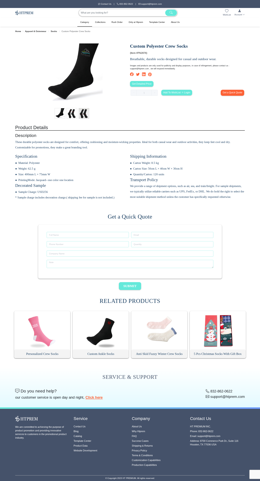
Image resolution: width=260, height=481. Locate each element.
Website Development (85, 450)
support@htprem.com (151, 4)
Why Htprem (138, 431)
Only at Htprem (136, 22)
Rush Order (117, 22)
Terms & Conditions (142, 455)
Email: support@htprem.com (205, 436)
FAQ (134, 436)
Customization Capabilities (146, 460)
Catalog (78, 436)
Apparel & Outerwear (36, 31)
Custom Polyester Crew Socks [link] (76, 31)
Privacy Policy (139, 450)
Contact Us (105, 4)
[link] (18, 31)
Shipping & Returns (142, 445)
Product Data (81, 445)
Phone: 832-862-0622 (201, 431)
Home (18, 31)
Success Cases (140, 441)
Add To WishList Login (176, 92)
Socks (54, 31)
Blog (76, 431)
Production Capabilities (144, 465)
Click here (94, 397)
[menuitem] (84, 22)
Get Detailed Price (142, 84)
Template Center (157, 22)
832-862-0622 (126, 4)
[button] (239, 12)
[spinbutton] (144, 93)
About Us (175, 22)
